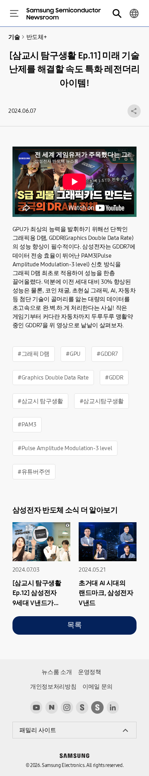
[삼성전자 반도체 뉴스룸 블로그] (51, 707)
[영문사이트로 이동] (134, 13)
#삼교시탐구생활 (102, 401)
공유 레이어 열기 (134, 111)
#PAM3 (27, 424)
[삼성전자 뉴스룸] (82, 707)
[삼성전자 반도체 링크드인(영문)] (113, 707)
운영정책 (89, 672)
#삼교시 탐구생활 (40, 401)
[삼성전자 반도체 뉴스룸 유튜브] (36, 707)
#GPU (73, 354)
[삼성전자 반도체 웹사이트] (97, 707)
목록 (74, 625)
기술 (14, 37)
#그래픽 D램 (34, 354)
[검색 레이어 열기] (116, 13)
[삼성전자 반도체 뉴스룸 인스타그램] (67, 707)
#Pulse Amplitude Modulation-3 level (65, 448)
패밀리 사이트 (37, 730)
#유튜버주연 (34, 472)
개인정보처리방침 (53, 686)
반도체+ (36, 37)
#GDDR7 (107, 354)
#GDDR (114, 377)
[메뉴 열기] (14, 13)
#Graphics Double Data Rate (53, 377)
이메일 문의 (97, 686)
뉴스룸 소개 (57, 672)
